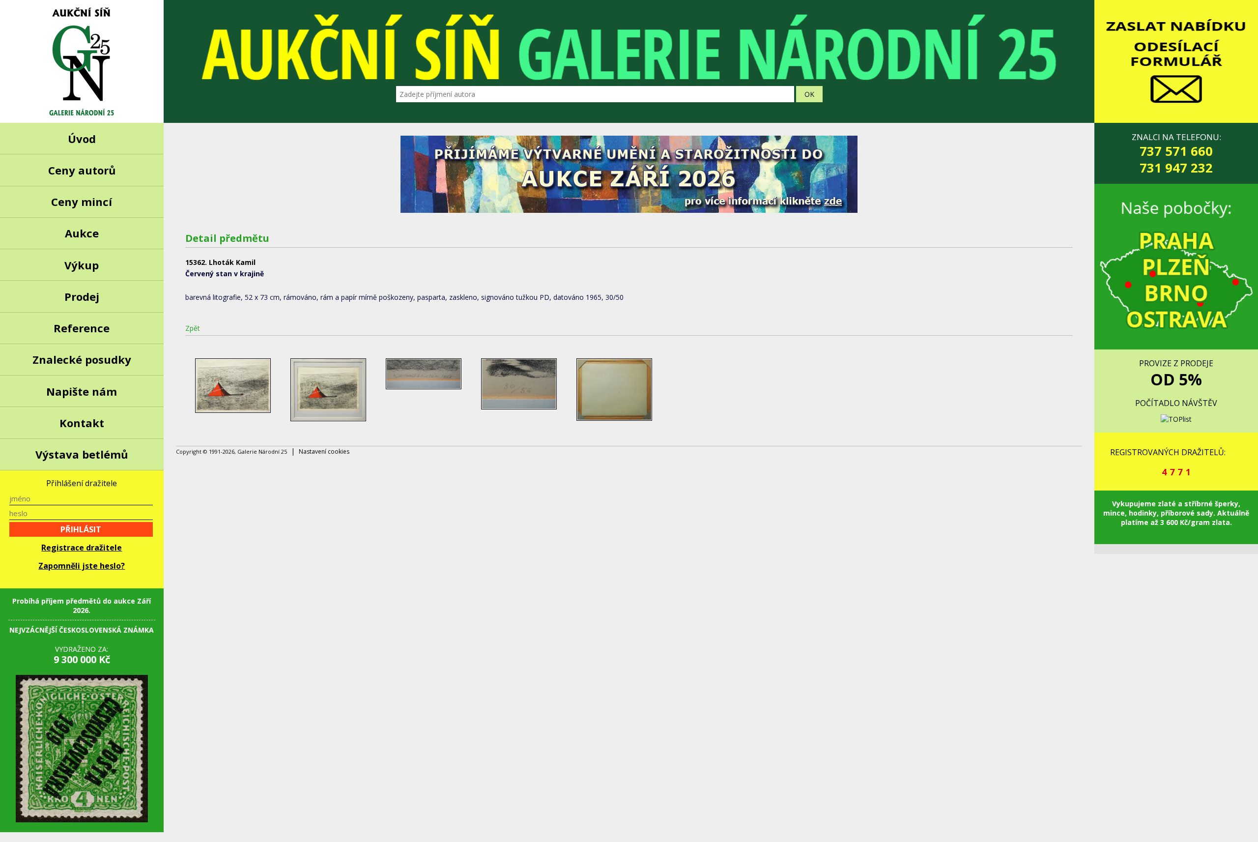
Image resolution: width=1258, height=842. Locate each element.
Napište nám (81, 391)
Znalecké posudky (81, 359)
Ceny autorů (81, 170)
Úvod (82, 138)
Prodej (81, 296)
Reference (82, 327)
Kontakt (81, 422)
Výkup (81, 265)
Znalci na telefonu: (1176, 153)
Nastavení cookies (324, 451)
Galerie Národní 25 (82, 61)
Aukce (82, 233)
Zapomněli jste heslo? (81, 565)
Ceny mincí (81, 201)
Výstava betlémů (81, 454)
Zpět (192, 328)
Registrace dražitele (81, 547)
